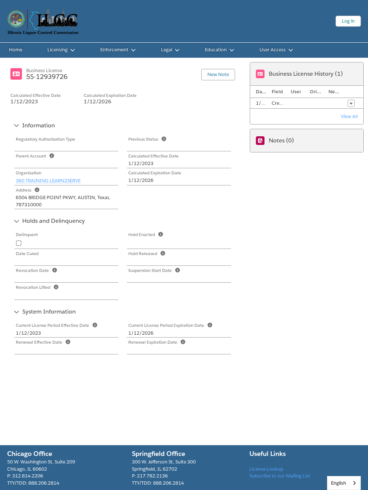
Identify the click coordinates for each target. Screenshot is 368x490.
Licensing (57, 50)
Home (15, 50)
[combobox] (344, 483)
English (338, 483)
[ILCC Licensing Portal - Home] (43, 21)
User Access (272, 50)
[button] (351, 103)
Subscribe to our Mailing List (279, 476)
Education (216, 50)
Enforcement (114, 50)
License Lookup (266, 469)
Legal (166, 50)
